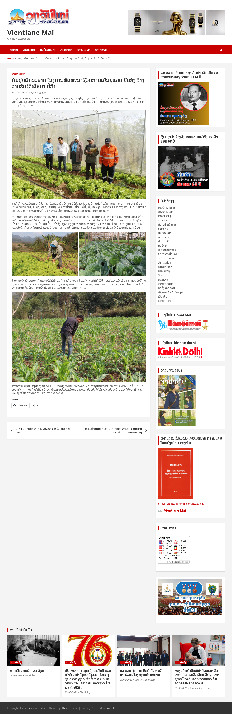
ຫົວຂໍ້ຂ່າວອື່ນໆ (166, 284)
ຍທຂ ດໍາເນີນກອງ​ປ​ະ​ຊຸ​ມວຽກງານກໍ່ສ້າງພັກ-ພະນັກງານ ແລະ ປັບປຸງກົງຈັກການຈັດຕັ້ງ (113, 430)
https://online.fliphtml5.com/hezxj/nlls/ (181, 503)
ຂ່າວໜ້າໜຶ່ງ (66, 49)
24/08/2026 (16, 675)
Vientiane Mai (30, 32)
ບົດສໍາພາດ (163, 245)
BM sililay (30, 675)
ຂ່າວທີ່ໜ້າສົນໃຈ (21, 629)
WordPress (113, 708)
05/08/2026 (181, 688)
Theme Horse (69, 708)
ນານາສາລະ (101, 49)
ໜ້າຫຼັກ (14, 49)
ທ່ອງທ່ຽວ (163, 228)
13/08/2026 (71, 692)
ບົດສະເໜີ (163, 241)
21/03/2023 (18, 92)
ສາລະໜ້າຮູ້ (164, 271)
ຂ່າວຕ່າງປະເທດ (166, 207)
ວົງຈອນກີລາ (83, 49)
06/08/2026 (126, 679)
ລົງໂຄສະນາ (29, 49)
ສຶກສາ (161, 275)
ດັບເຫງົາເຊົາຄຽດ (167, 224)
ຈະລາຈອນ (163, 220)
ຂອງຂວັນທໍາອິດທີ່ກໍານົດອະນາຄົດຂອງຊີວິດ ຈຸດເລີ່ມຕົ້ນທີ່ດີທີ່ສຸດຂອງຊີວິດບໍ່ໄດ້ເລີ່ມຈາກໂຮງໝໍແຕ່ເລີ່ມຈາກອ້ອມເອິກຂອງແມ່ (197, 677)
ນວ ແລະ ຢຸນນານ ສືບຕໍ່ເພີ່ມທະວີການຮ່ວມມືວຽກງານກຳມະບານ (141, 673)
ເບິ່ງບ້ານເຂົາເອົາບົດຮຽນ (170, 292)
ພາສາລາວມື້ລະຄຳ (167, 254)
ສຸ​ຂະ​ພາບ (163, 279)
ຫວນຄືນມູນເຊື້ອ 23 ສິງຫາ (27, 671)
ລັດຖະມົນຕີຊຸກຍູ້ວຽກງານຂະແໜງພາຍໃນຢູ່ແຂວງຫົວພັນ (44, 430)
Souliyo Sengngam (36, 92)
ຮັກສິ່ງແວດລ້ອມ (166, 288)
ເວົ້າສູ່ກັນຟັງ (164, 301)
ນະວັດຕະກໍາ (164, 233)
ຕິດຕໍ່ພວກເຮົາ (47, 49)
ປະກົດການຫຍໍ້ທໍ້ (167, 250)
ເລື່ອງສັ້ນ (162, 296)
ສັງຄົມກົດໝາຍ (166, 267)
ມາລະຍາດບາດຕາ (167, 258)
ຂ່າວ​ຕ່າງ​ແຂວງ (18, 74)
